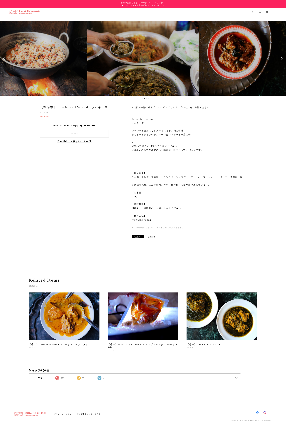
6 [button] (148, 98)
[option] (143, 58)
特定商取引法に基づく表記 (89, 414)
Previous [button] (5, 58)
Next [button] (281, 58)
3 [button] (142, 98)
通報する (152, 237)
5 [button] (146, 98)
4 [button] (144, 98)
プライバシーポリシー (63, 414)
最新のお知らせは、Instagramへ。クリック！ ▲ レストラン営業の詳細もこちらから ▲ (143, 4)
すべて (39, 378)
